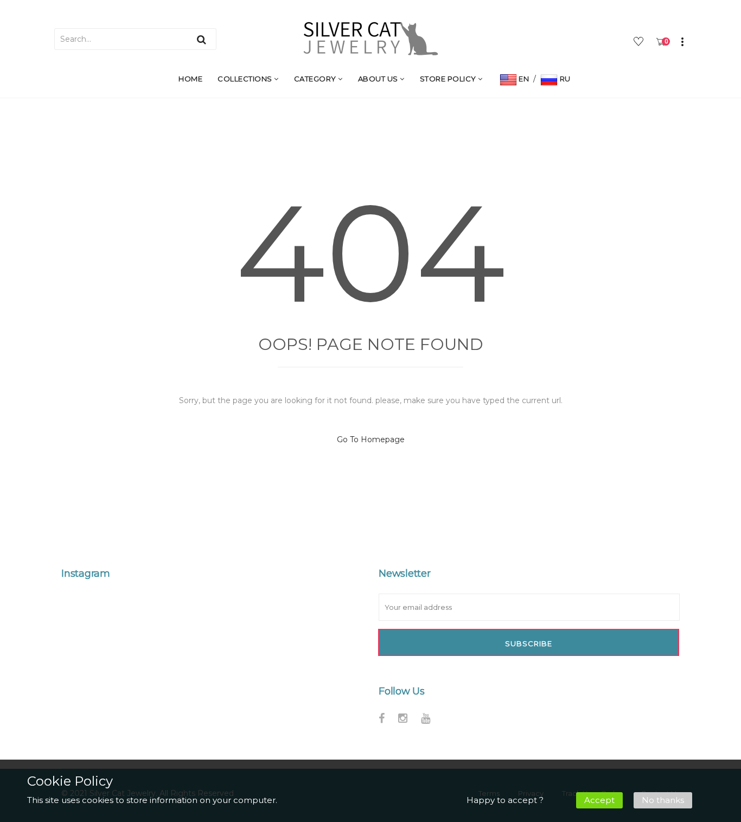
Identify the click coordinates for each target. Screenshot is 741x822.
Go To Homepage (371, 439)
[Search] (201, 39)
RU (564, 78)
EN (523, 78)
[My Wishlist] (640, 43)
